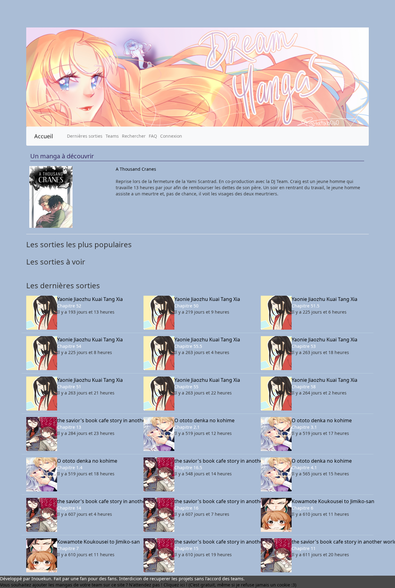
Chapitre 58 (304, 387)
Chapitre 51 (69, 387)
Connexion (171, 136)
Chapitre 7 (68, 548)
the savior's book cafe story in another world (95, 420)
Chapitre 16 (186, 508)
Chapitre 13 (69, 427)
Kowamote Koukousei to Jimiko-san (330, 501)
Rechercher (134, 136)
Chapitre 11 (304, 548)
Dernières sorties (84, 136)
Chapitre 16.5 (188, 467)
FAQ (153, 136)
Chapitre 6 (302, 508)
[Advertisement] (185, 13)
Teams (112, 136)
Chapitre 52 (69, 306)
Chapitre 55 (186, 387)
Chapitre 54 (69, 346)
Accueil (43, 136)
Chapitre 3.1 (304, 427)
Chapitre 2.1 (187, 427)
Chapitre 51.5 (305, 306)
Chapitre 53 (304, 346)
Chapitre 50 (186, 306)
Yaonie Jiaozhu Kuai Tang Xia (90, 299)
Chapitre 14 (69, 508)
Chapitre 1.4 (69, 467)
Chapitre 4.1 (304, 467)
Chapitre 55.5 (188, 346)
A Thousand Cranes (136, 169)
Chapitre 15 (186, 548)
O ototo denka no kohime (204, 420)
